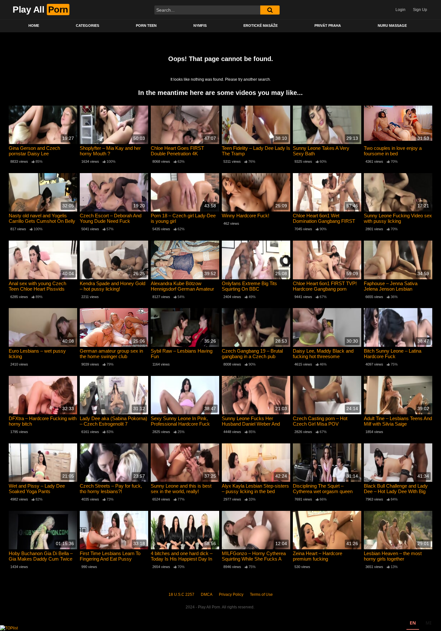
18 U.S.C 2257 (181, 594)
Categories (87, 25)
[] (270, 10)
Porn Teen (146, 25)
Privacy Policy (231, 594)
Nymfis (200, 25)
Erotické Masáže (260, 25)
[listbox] (420, 623)
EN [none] (413, 623)
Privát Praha (327, 25)
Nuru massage (392, 25)
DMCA (206, 594)
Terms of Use (261, 594)
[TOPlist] (9, 628)
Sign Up (420, 9)
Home (33, 25)
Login (400, 9)
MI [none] (428, 623)
